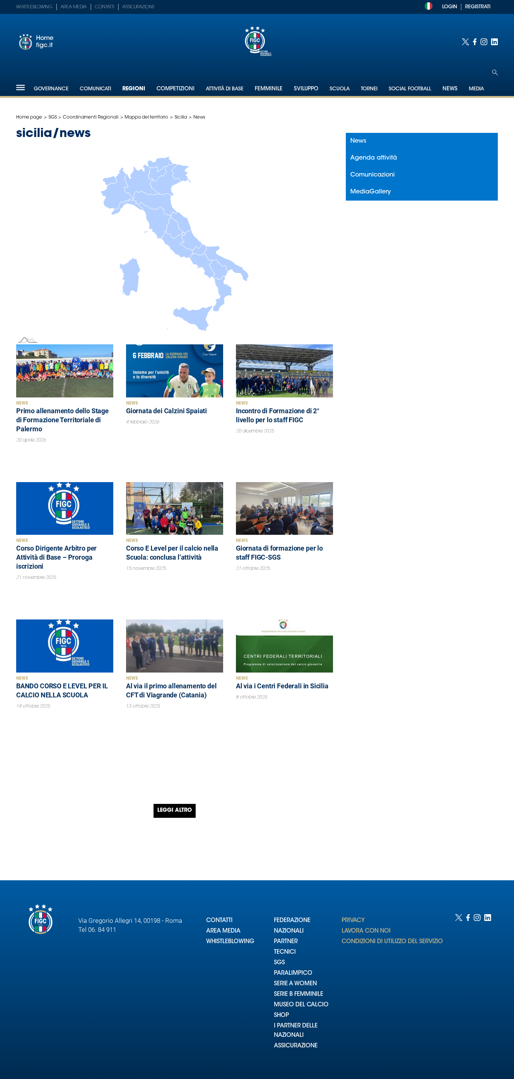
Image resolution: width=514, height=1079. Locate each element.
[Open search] (495, 72)
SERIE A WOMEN (295, 984)
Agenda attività (373, 158)
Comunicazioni (372, 175)
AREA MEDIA (223, 931)
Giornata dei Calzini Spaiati (166, 411)
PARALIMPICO (293, 973)
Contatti (104, 7)
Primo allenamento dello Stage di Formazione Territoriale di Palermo (62, 420)
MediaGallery (370, 192)
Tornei (369, 89)
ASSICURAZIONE (296, 1046)
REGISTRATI (477, 7)
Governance (51, 89)
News (22, 404)
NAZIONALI (289, 931)
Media (476, 89)
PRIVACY (353, 921)
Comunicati (95, 89)
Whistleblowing (34, 7)
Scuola (340, 89)
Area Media (74, 7)
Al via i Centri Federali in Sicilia (282, 686)
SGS (53, 117)
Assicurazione (138, 7)
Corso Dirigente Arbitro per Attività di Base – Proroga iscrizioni (56, 557)
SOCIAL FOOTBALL (410, 89)
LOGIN (449, 7)
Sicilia (181, 117)
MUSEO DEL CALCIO (301, 1005)
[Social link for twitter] (465, 41)
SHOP (281, 1015)
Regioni (133, 89)
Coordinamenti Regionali (90, 117)
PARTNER (286, 942)
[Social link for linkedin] (494, 41)
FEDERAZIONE (292, 921)
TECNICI (285, 952)
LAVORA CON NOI (366, 931)
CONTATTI (219, 921)
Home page (29, 117)
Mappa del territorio (146, 117)
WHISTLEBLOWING (230, 942)
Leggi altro (174, 810)
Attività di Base (224, 89)
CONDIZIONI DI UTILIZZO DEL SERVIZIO (392, 942)
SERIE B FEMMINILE (298, 994)
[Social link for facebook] (475, 41)
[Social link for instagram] (484, 41)
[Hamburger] (20, 87)
